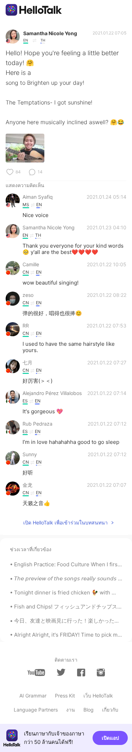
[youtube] (36, 672)
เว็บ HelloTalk (98, 696)
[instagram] (101, 672)
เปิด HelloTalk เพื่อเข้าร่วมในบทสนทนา (65, 522)
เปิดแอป (110, 738)
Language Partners (36, 710)
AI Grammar (32, 696)
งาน (70, 710)
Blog (88, 710)
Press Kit (65, 696)
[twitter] (61, 672)
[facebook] (81, 672)
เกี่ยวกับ (110, 710)
